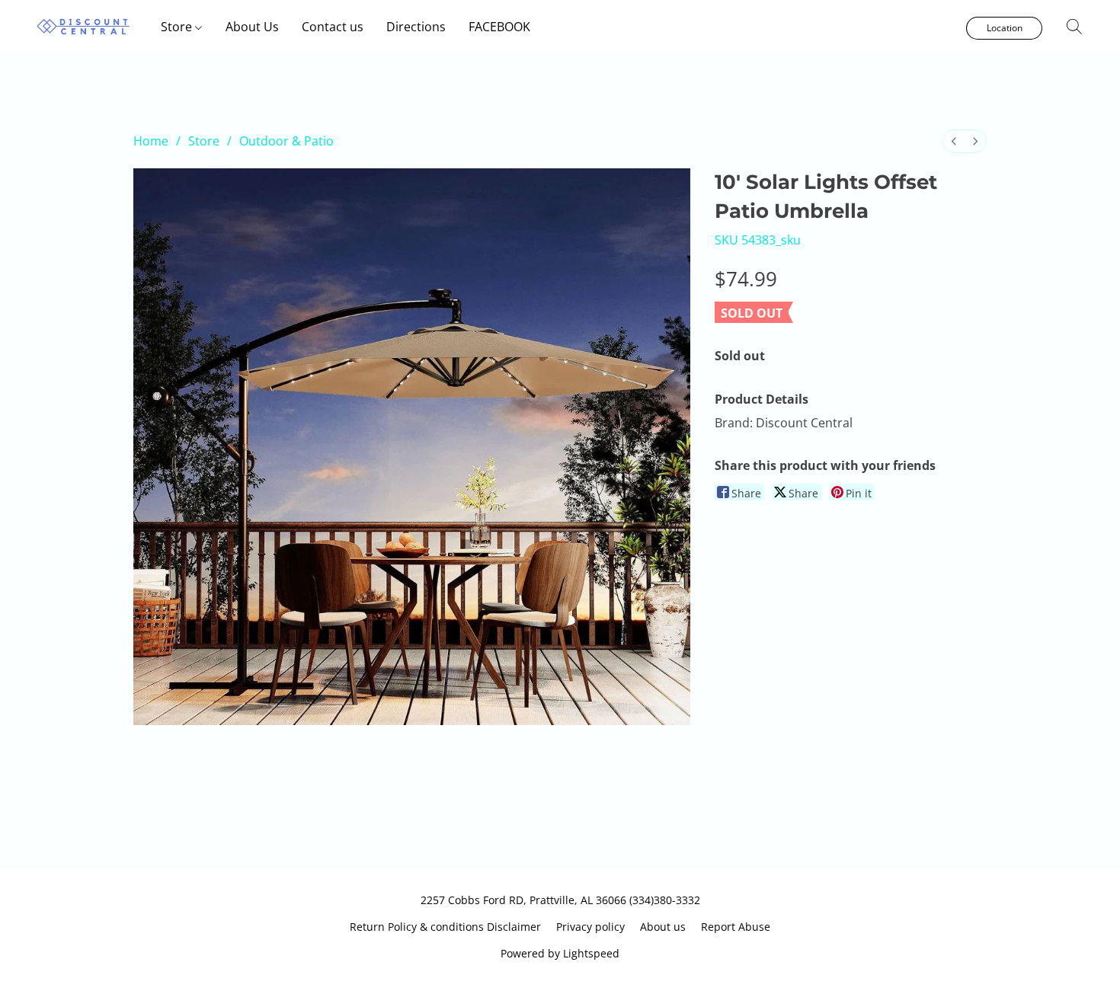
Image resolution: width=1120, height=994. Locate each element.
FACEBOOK (499, 26)
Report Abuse (735, 926)
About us (663, 926)
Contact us (332, 26)
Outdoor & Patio (286, 141)
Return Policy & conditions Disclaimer (445, 926)
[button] (83, 27)
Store (178, 26)
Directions (416, 26)
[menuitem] (954, 141)
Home (150, 141)
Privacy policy (590, 926)
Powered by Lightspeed (560, 953)
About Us (252, 26)
